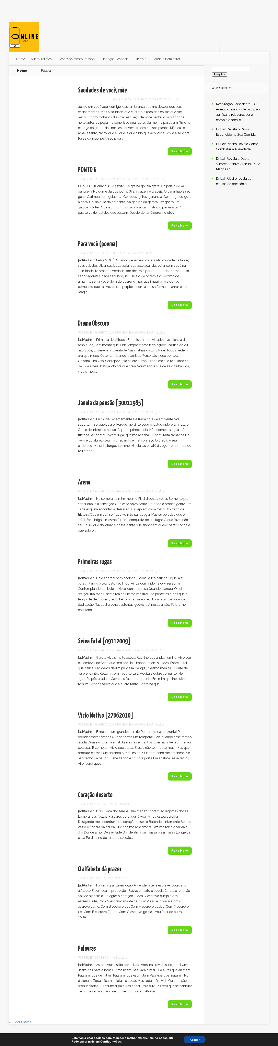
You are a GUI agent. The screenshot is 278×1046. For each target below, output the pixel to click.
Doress (100, 878)
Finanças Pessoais (114, 59)
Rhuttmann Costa (144, 99)
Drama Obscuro (93, 323)
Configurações (110, 1041)
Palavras (87, 948)
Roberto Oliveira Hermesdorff (119, 179)
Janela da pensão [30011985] (111, 403)
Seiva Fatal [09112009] (104, 641)
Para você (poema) (98, 244)
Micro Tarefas (41, 59)
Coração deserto (95, 795)
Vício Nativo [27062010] (105, 715)
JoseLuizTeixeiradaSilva (113, 253)
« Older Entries (20, 1022)
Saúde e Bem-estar (166, 59)
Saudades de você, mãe (102, 90)
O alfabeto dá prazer (99, 869)
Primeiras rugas (95, 562)
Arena (84, 482)
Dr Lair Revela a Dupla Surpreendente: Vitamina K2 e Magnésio (238, 164)
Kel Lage (101, 804)
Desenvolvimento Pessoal (76, 59)
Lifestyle (140, 59)
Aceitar (194, 1039)
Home (20, 59)
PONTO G (87, 170)
